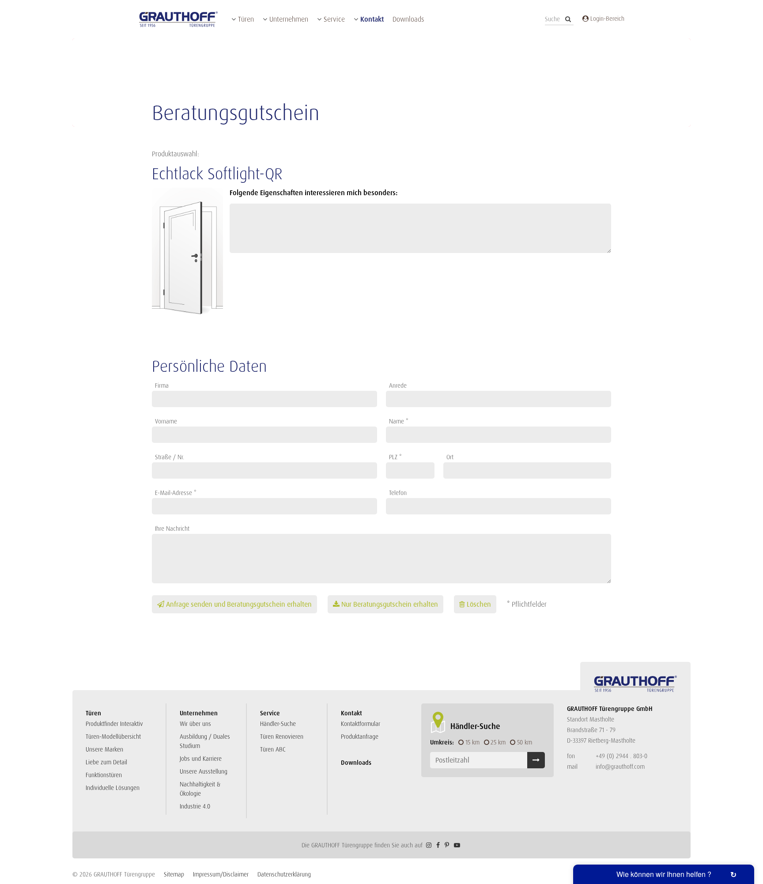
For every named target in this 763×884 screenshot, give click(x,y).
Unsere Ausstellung (203, 771)
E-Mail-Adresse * (175, 493)
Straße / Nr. (169, 457)
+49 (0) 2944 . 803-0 (621, 756)
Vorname (166, 421)
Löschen (479, 604)
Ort (449, 457)
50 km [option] (524, 742)
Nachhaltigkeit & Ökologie (200, 788)
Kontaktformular (360, 724)
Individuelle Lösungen (113, 788)
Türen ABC (273, 749)
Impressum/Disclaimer (221, 874)
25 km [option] (498, 742)
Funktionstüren (104, 775)
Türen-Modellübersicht (113, 736)
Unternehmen (288, 19)
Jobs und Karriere (201, 759)
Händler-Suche (278, 724)
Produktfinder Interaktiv (114, 724)
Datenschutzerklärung (284, 874)
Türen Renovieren (281, 736)
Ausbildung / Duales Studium (205, 741)
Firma (162, 385)
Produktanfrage (359, 736)
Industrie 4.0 (195, 806)
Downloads (408, 19)
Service (334, 19)
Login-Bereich (606, 19)
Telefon (398, 493)
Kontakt (372, 19)
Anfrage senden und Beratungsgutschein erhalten (239, 604)
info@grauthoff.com (620, 767)
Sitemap (174, 874)
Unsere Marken (104, 749)
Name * (398, 421)
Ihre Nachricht (172, 529)
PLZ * (395, 457)
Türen (246, 19)
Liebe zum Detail (106, 762)
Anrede (398, 385)
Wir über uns (195, 724)
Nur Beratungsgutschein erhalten (389, 604)
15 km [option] (472, 742)
